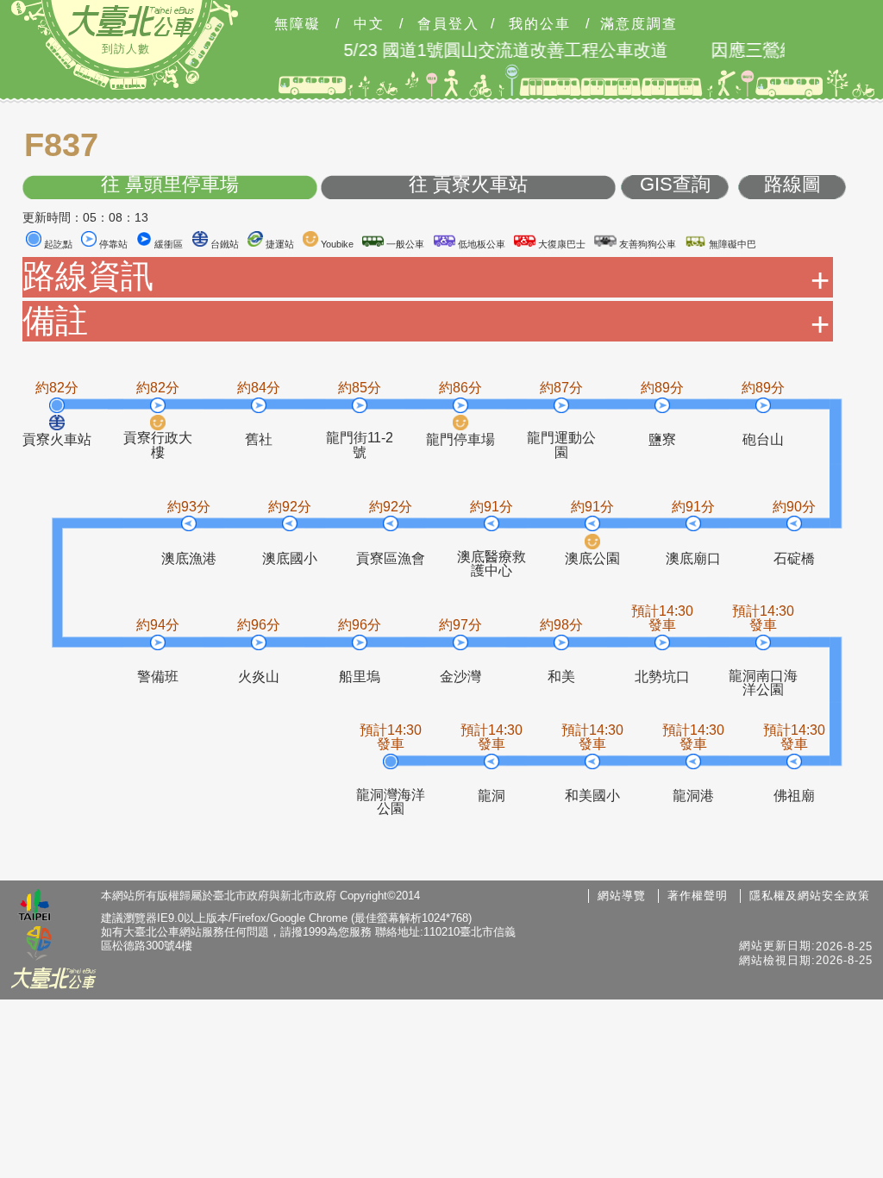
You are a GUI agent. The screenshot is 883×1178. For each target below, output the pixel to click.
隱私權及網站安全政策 (809, 895)
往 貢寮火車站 (468, 185)
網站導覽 (622, 895)
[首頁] (131, 20)
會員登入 (448, 24)
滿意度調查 (639, 24)
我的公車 (540, 24)
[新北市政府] (39, 944)
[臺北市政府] (34, 907)
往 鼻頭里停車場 (170, 185)
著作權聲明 (697, 895)
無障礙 (297, 24)
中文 (369, 24)
